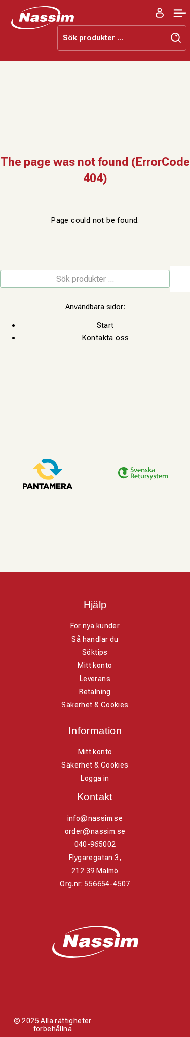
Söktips (95, 652)
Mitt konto (95, 665)
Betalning (95, 692)
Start (105, 325)
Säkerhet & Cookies (94, 705)
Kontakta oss (105, 337)
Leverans (95, 678)
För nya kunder (95, 626)
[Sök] (180, 279)
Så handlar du (94, 639)
